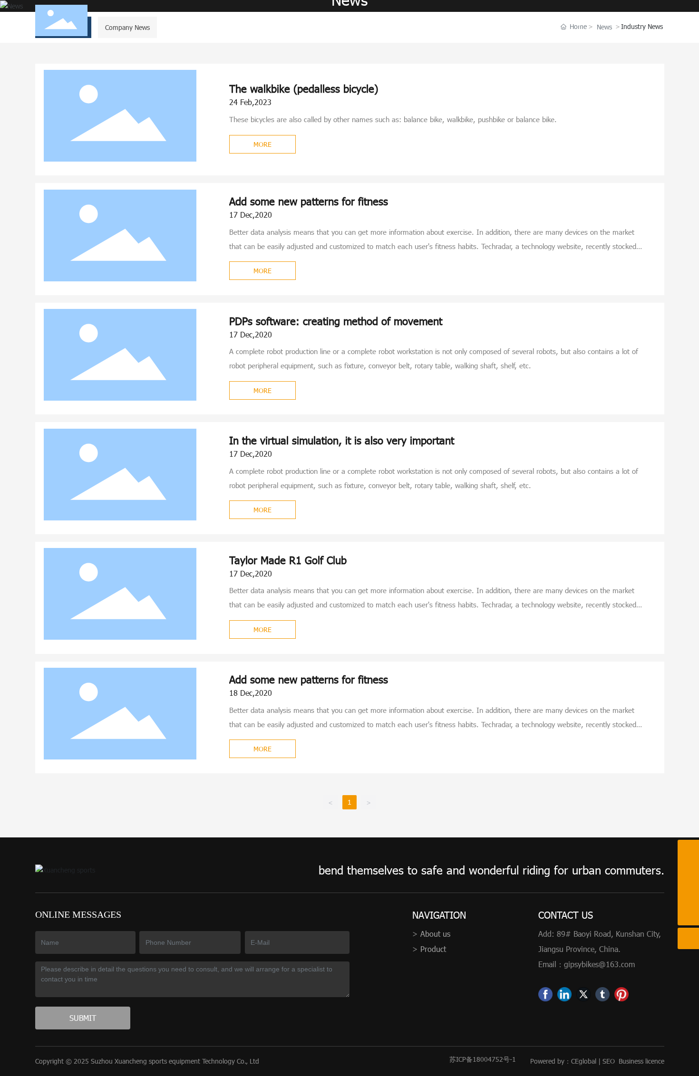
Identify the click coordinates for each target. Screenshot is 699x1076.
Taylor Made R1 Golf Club (288, 559)
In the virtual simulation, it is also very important (341, 439)
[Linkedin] (564, 994)
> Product (429, 949)
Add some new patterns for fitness (308, 200)
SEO (608, 1061)
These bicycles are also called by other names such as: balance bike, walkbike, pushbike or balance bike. (393, 119)
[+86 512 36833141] (688, 850)
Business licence (641, 1061)
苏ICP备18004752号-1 (482, 1059)
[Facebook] (545, 994)
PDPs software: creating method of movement (335, 320)
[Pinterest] (621, 994)
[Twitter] (583, 994)
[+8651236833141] (688, 872)
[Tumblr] (602, 994)
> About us (431, 934)
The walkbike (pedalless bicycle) (303, 88)
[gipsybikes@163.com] (688, 893)
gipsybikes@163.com (599, 964)
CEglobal (583, 1061)
